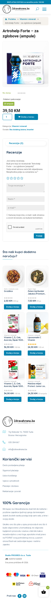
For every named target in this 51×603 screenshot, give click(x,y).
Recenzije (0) (16, 143)
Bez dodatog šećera (18, 130)
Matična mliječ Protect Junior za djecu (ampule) (36, 386)
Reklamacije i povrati (12, 491)
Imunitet (30, 130)
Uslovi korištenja (10, 476)
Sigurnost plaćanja (10, 470)
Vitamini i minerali (19, 126)
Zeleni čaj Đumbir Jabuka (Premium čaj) (36, 294)
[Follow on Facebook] (20, 596)
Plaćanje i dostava (10, 486)
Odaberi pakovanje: (12, 99)
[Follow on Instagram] (24, 596)
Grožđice (8, 291)
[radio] (8, 104)
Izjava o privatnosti (11, 481)
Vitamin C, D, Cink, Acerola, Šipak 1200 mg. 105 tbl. (13, 386)
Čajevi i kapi (32, 289)
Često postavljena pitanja (14, 465)
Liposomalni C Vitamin (34, 338)
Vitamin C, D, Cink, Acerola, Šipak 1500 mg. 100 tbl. (13, 340)
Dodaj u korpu (27, 117)
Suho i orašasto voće (11, 289)
